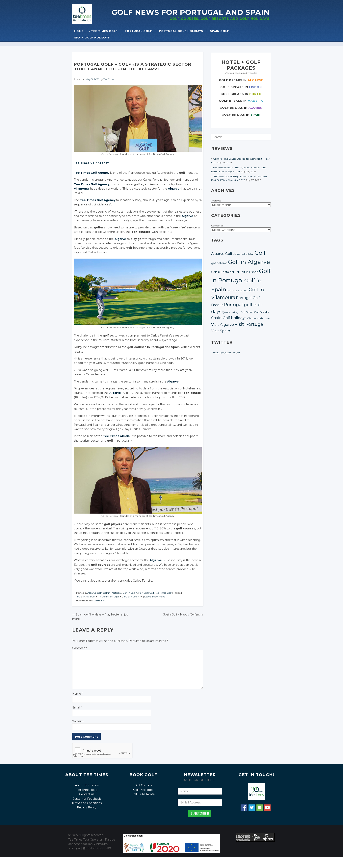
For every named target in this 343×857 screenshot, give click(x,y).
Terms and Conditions (87, 803)
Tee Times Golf (104, 31)
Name (77, 693)
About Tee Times (86, 785)
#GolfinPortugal (109, 596)
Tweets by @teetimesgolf (225, 352)
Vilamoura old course (258, 318)
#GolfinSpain (131, 596)
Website (78, 721)
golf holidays (219, 263)
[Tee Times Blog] (92, 14)
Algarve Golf (94, 592)
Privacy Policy (86, 807)
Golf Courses (143, 785)
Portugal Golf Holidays (181, 31)
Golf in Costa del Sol (225, 272)
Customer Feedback (86, 798)
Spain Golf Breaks (257, 312)
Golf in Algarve (249, 261)
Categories (217, 225)
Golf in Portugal (112, 592)
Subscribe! (200, 813)
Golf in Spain (129, 592)
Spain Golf (219, 31)
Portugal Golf (138, 31)
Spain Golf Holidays (92, 37)
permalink (99, 600)
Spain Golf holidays (228, 317)
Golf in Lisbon (248, 272)
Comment (79, 648)
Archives (216, 200)
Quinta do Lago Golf (233, 312)
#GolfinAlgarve (85, 596)
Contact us (86, 794)
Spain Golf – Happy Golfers (183, 614)
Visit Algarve (222, 324)
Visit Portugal (249, 324)
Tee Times (108, 79)
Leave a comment (154, 596)
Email (77, 707)
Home (79, 31)
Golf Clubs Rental (143, 794)
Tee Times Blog (86, 790)
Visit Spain (220, 331)
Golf (260, 252)
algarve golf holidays (243, 254)
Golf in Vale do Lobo (237, 290)
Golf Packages (143, 790)
